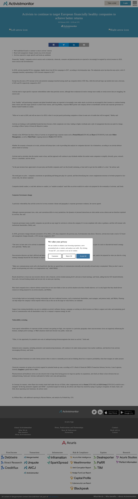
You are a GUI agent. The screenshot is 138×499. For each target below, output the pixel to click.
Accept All (83, 256)
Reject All (69, 256)
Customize (55, 256)
